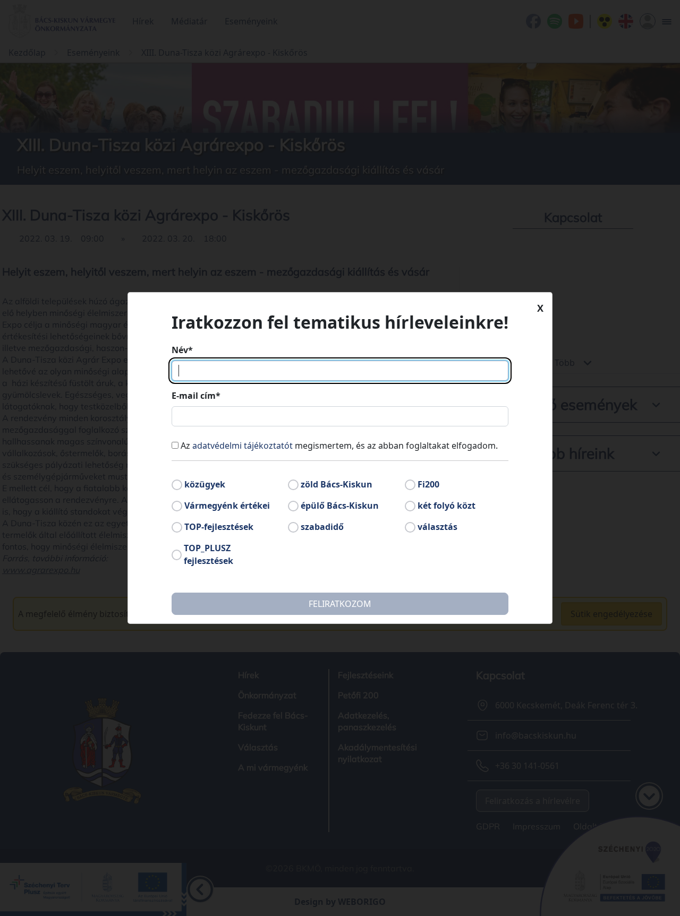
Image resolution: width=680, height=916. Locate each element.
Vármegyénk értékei (227, 505)
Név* (182, 350)
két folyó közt (446, 505)
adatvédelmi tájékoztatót (242, 445)
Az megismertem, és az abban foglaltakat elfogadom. (339, 445)
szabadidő (322, 527)
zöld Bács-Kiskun (336, 484)
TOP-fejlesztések (218, 527)
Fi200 (428, 484)
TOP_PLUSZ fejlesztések (208, 554)
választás (437, 527)
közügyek (204, 484)
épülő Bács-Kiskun (340, 505)
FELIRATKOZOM (340, 604)
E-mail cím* (196, 395)
